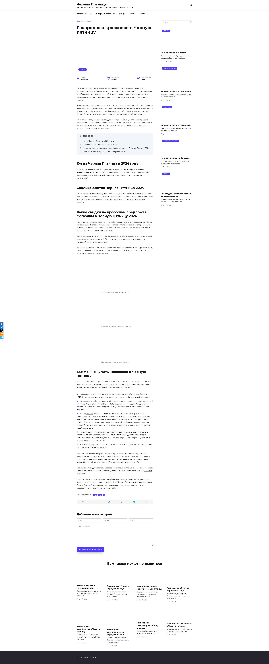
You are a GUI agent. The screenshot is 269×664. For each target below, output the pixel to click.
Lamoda (85, 447)
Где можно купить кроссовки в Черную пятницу (104, 152)
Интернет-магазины (105, 14)
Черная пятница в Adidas (173, 53)
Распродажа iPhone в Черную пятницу (118, 587)
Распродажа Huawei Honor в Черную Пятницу (149, 587)
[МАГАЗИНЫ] (176, 121)
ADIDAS (80, 397)
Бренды (121, 14)
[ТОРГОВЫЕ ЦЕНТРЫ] (176, 87)
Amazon (94, 485)
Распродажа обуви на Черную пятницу (178, 589)
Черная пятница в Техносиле (176, 125)
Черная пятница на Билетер (175, 158)
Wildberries (94, 447)
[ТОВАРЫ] (176, 189)
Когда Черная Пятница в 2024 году (98, 141)
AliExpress (86, 485)
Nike (95, 401)
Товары (132, 14)
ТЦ (91, 14)
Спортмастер (138, 445)
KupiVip (103, 447)
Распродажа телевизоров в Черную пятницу (148, 625)
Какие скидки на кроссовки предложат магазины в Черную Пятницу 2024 (116, 148)
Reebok (89, 414)
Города (142, 14)
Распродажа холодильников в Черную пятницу (115, 632)
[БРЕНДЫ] (176, 48)
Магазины (82, 14)
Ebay (79, 485)
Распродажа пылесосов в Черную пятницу (179, 624)
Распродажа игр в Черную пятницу (86, 586)
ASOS (79, 447)
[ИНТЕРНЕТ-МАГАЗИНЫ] (176, 154)
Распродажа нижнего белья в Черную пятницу (176, 195)
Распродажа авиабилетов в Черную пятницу (88, 629)
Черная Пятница (92, 4)
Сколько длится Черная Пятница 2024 (100, 145)
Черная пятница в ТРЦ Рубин (176, 91)
